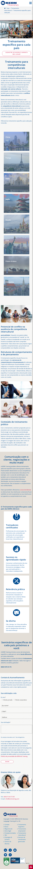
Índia (8, 178)
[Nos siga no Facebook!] (5, 855)
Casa (8, 8)
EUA (7, 240)
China (8, 137)
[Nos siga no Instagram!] (10, 855)
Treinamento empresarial (22, 830)
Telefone (4, 717)
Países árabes (11, 261)
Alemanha (10, 282)
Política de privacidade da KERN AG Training (14, 756)
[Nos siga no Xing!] (10, 850)
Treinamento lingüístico (22, 826)
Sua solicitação (5, 722)
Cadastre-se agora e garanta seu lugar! (16, 53)
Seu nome (5, 705)
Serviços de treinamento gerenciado (22, 839)
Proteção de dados (10, 833)
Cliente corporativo (21, 700)
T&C (6, 835)
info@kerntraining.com (12, 799)
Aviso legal (8, 831)
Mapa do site (8, 829)
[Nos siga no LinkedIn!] (5, 850)
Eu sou (3, 697)
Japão (8, 199)
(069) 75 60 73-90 (9, 797)
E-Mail (4, 711)
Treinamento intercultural (22, 834)
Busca (6, 827)
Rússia (8, 220)
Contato (7, 824)
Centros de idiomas (8, 843)
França (8, 158)
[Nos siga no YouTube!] (15, 850)
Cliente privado (7, 700)
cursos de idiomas (25, 490)
